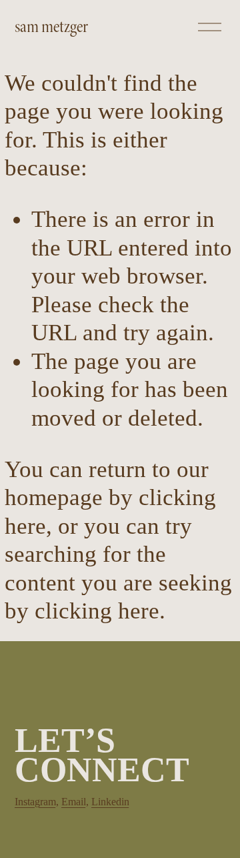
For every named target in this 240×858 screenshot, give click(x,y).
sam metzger (51, 26)
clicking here (97, 611)
